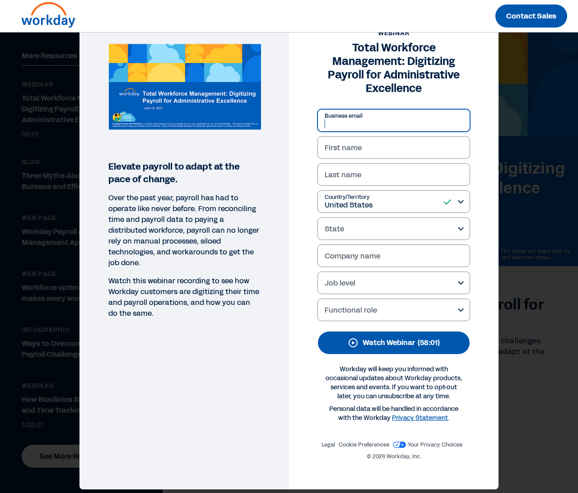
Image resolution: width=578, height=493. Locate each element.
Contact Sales (531, 16)
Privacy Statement (420, 418)
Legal (328, 444)
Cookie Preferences (364, 444)
